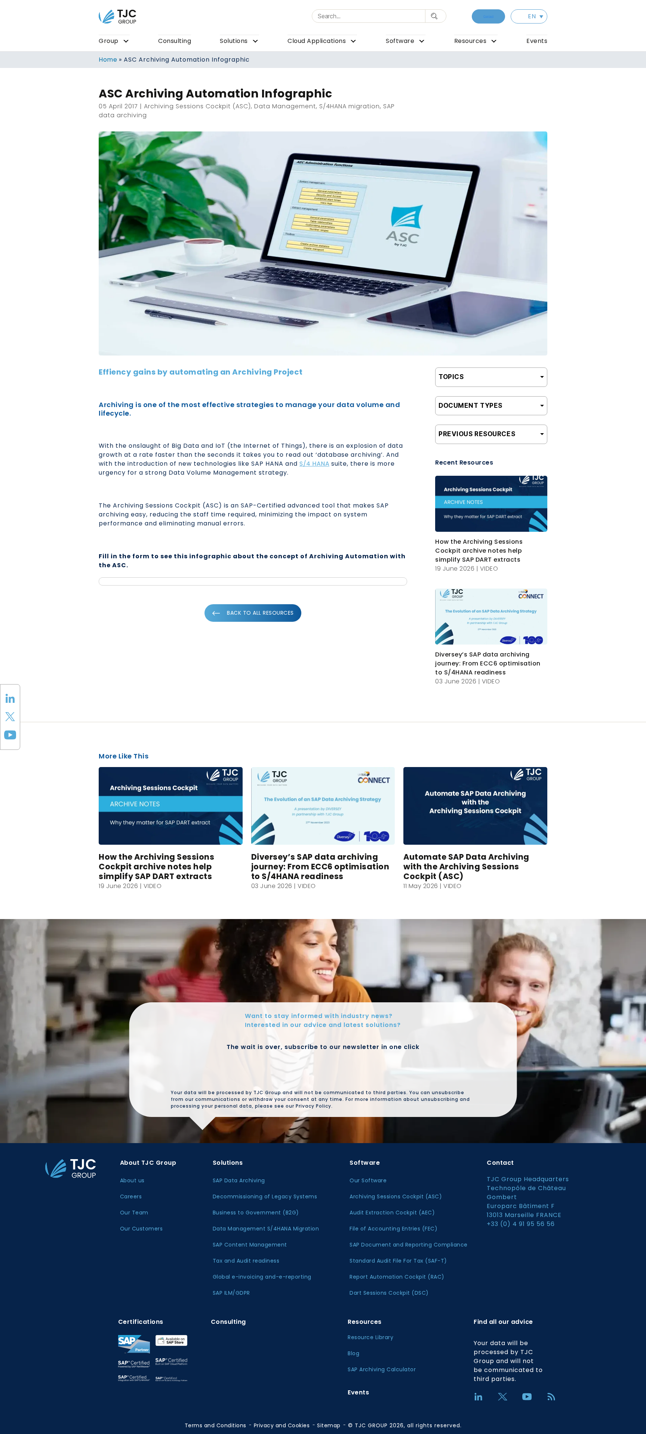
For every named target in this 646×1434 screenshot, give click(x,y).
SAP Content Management (250, 1244)
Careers (131, 1196)
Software (400, 41)
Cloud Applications (316, 41)
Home (108, 59)
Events (536, 41)
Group (109, 41)
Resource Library (370, 1337)
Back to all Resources (260, 613)
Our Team (134, 1212)
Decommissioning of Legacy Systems (265, 1196)
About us (132, 1180)
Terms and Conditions (215, 1425)
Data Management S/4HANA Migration (266, 1228)
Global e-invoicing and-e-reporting (262, 1277)
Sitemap (329, 1425)
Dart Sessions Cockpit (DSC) (389, 1293)
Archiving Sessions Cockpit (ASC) (396, 1196)
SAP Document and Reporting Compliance (409, 1244)
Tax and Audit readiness (246, 1260)
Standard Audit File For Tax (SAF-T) (398, 1260)
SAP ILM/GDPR (231, 1293)
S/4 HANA (314, 463)
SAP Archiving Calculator (382, 1369)
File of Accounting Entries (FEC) (393, 1228)
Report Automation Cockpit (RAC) (397, 1277)
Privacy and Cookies (282, 1425)
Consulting (174, 41)
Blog (353, 1353)
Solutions (234, 41)
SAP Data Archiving (239, 1180)
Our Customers (141, 1228)
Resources (470, 41)
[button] (529, 16)
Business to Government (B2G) (256, 1212)
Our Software (368, 1180)
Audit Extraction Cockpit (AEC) (392, 1212)
